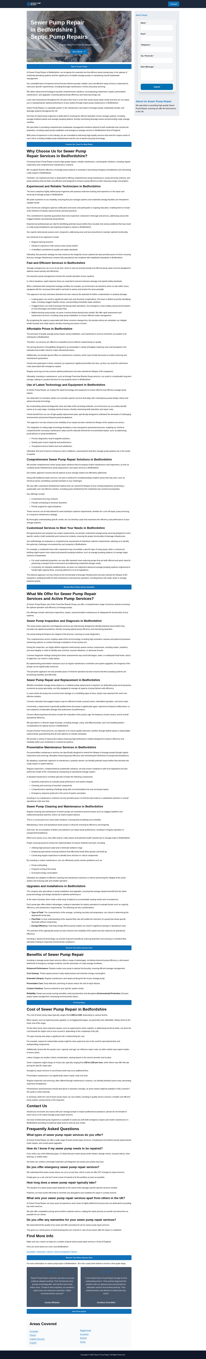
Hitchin (50, 1252)
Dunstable (31, 1252)
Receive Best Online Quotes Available (79, 587)
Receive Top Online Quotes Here (79, 948)
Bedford (83, 1338)
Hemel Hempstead (62, 1252)
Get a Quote (77, 52)
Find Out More (79, 1003)
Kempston (84, 1334)
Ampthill (33, 1343)
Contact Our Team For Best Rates (79, 144)
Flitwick (74, 1252)
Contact (173, 4)
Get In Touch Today (79, 67)
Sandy (83, 1342)
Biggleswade (85, 1330)
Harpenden (41, 1252)
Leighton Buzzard (37, 1339)
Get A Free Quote (79, 1311)
